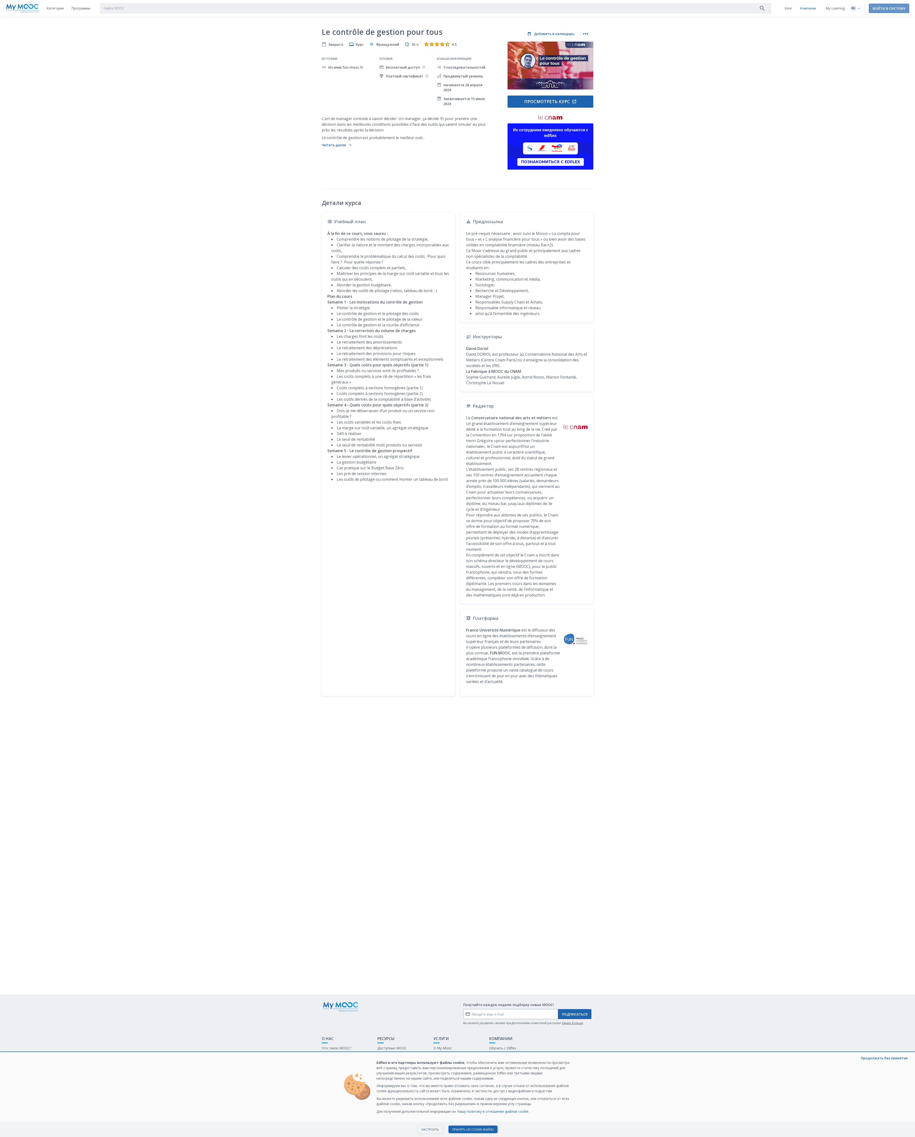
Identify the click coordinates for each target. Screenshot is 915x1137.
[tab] (55, 8)
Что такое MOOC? (336, 1048)
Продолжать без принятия (884, 1058)
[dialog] (457, 1094)
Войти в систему (889, 8)
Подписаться (575, 1014)
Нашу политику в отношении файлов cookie (493, 1111)
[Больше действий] (585, 33)
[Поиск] (762, 8)
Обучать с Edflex (502, 1048)
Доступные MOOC (392, 1048)
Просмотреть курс (547, 101)
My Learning (835, 8)
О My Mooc (442, 1048)
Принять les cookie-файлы (473, 1129)
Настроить (430, 1129)
